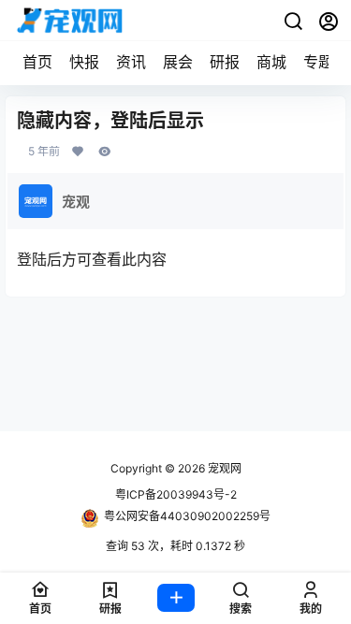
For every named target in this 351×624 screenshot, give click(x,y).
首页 (37, 61)
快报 (84, 61)
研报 (225, 61)
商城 (271, 61)
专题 (318, 61)
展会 (178, 61)
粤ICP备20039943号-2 (176, 494)
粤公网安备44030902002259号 (187, 516)
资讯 (131, 61)
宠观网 (223, 468)
